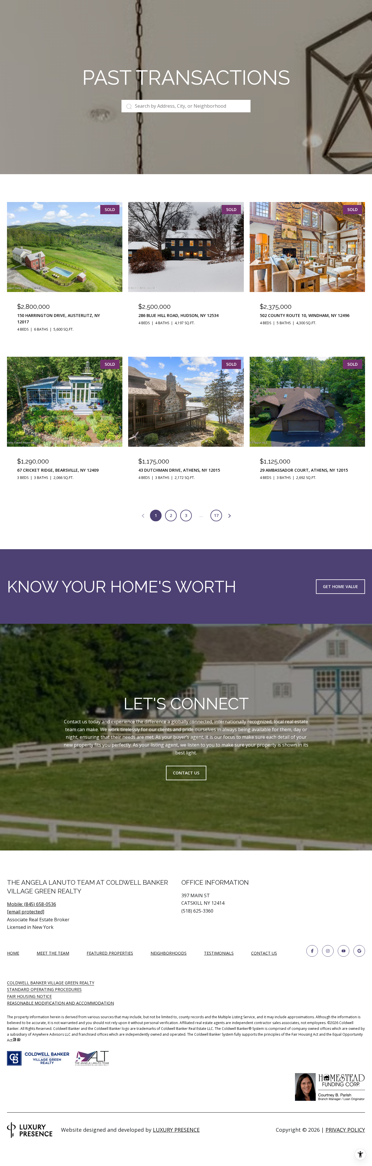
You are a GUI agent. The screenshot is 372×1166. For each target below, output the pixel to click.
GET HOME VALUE (340, 586)
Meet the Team (53, 953)
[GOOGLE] (359, 951)
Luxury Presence (176, 1129)
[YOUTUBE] (343, 951)
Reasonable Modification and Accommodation (60, 1003)
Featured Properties (110, 953)
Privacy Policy (345, 1129)
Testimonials (219, 953)
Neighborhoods (169, 953)
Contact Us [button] (186, 773)
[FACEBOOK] (312, 951)
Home (13, 953)
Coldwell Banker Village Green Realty (50, 982)
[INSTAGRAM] (328, 951)
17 (216, 515)
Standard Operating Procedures (44, 989)
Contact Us (264, 953)
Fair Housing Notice (29, 996)
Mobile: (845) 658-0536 (31, 904)
